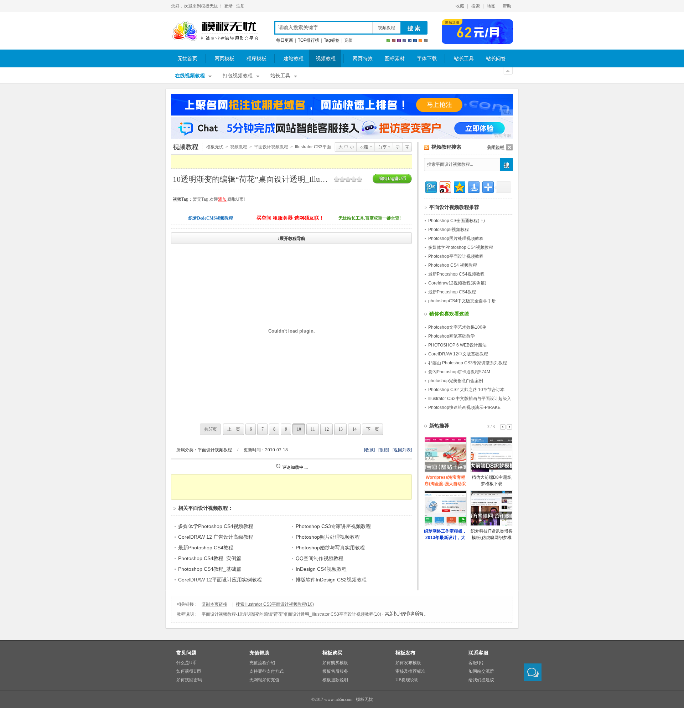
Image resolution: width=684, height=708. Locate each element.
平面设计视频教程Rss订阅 (426, 147)
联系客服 (478, 653)
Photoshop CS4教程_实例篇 (209, 558)
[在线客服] (533, 672)
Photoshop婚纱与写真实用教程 (330, 547)
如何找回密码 (189, 679)
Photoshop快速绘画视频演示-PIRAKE (464, 407)
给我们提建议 (481, 679)
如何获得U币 (188, 671)
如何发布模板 (408, 662)
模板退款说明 (335, 679)
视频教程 (386, 27)
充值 (348, 40)
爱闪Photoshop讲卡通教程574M (459, 371)
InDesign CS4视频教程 (321, 569)
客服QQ (475, 662)
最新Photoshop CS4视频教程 (456, 274)
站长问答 (496, 58)
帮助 (507, 6)
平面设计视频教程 (271, 146)
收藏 (460, 6)
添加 (222, 199)
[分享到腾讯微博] (430, 186)
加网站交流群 (481, 671)
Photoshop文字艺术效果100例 (457, 327)
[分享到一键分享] (473, 186)
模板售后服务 (335, 671)
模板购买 (332, 653)
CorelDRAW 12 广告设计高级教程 (215, 537)
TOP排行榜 (308, 40)
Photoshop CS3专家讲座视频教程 (333, 526)
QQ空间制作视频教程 (319, 558)
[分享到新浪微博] (444, 186)
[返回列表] (402, 449)
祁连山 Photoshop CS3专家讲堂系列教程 (467, 362)
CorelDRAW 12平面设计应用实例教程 (220, 580)
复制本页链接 (214, 604)
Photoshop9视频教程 (448, 229)
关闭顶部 (508, 71)
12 (327, 429)
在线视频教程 (190, 75)
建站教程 (294, 58)
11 (313, 429)
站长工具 (464, 58)
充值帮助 (259, 653)
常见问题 (186, 653)
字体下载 (427, 58)
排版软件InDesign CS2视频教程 (331, 580)
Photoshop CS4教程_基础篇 (209, 569)
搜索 (475, 6)
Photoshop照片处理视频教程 (328, 537)
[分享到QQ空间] (459, 186)
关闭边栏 (495, 147)
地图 (491, 6)
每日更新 (284, 40)
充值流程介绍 (262, 662)
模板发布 (405, 653)
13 (340, 429)
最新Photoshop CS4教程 (205, 547)
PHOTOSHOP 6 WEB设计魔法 (457, 345)
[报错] (383, 449)
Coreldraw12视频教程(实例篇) (457, 283)
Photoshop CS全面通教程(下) (456, 220)
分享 (383, 147)
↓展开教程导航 (291, 238)
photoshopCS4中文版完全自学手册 (462, 300)
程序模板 (256, 58)
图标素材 (395, 58)
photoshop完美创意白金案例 (455, 380)
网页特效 (363, 58)
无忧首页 (187, 58)
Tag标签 (332, 40)
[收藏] (369, 449)
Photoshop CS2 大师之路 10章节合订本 (466, 389)
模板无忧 (215, 31)
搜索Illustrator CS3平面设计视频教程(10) (275, 604)
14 (354, 429)
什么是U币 (186, 662)
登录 (228, 6)
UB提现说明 (407, 679)
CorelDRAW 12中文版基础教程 (458, 354)
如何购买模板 (335, 662)
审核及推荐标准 (410, 671)
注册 (240, 6)
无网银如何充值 (264, 679)
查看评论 (397, 147)
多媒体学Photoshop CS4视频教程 (215, 526)
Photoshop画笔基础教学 (451, 336)
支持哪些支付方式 (266, 671)
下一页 (372, 429)
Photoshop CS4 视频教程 (452, 265)
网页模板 (224, 58)
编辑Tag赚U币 (392, 178)
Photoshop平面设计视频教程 (455, 256)
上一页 (233, 429)
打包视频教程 (238, 75)
